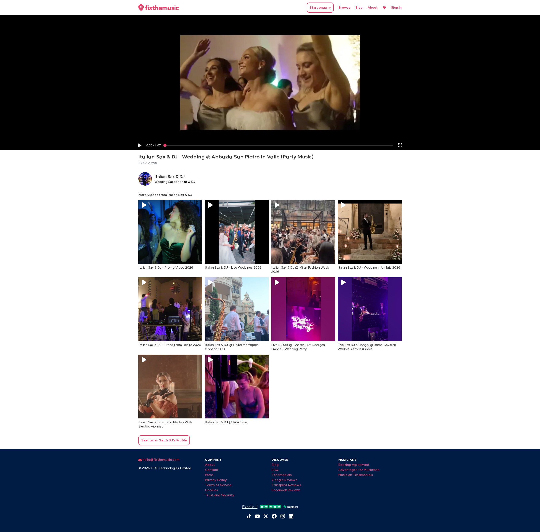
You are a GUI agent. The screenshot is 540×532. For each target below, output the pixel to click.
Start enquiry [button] (320, 7)
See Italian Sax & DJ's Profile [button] (164, 440)
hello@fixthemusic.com (160, 460)
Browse (345, 7)
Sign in (396, 7)
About (373, 7)
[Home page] (158, 7)
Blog (359, 7)
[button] (139, 145)
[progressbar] (153, 145)
